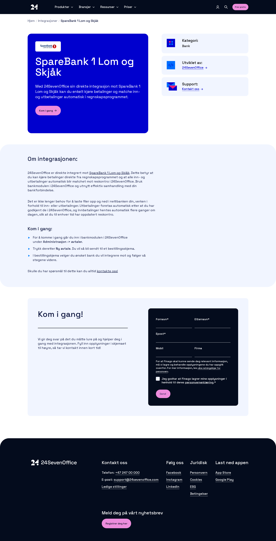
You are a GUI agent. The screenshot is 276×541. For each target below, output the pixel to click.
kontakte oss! (107, 271)
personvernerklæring (199, 382)
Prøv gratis (240, 7)
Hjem (31, 20)
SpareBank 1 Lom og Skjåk (109, 173)
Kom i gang (46, 110)
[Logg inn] (218, 7)
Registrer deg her (116, 523)
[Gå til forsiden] (34, 7)
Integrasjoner (47, 20)
